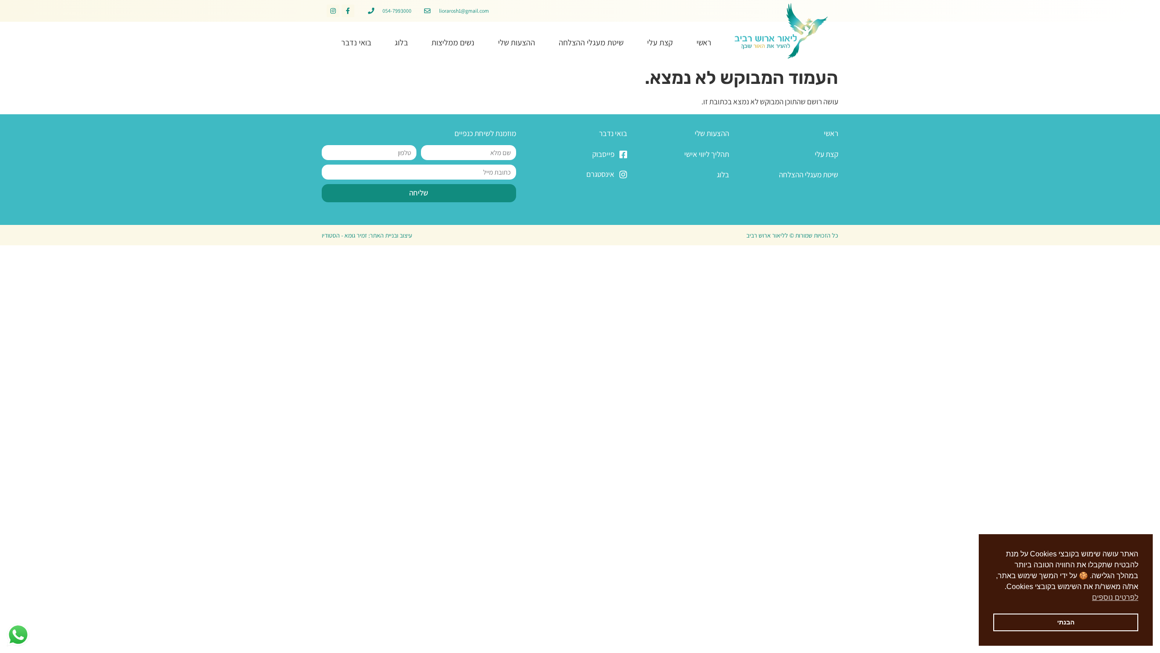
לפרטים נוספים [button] (1115, 597)
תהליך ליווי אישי (706, 154)
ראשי (703, 42)
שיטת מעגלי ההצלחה (591, 42)
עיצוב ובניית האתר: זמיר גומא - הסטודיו (367, 235)
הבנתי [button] (1065, 622)
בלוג (401, 42)
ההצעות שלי (516, 42)
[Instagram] (333, 11)
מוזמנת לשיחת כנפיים (485, 133)
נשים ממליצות (452, 42)
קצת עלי (660, 42)
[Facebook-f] (348, 11)
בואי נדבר (356, 42)
